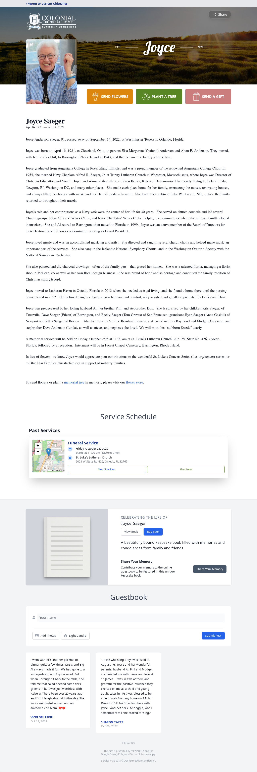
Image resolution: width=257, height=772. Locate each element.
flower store (134, 382)
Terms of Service (139, 754)
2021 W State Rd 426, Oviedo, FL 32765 (101, 461)
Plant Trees (186, 469)
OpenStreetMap (133, 760)
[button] (48, 452)
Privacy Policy (117, 754)
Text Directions (106, 469)
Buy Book (153, 532)
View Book (131, 532)
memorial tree (74, 382)
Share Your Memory (210, 569)
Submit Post (213, 635)
